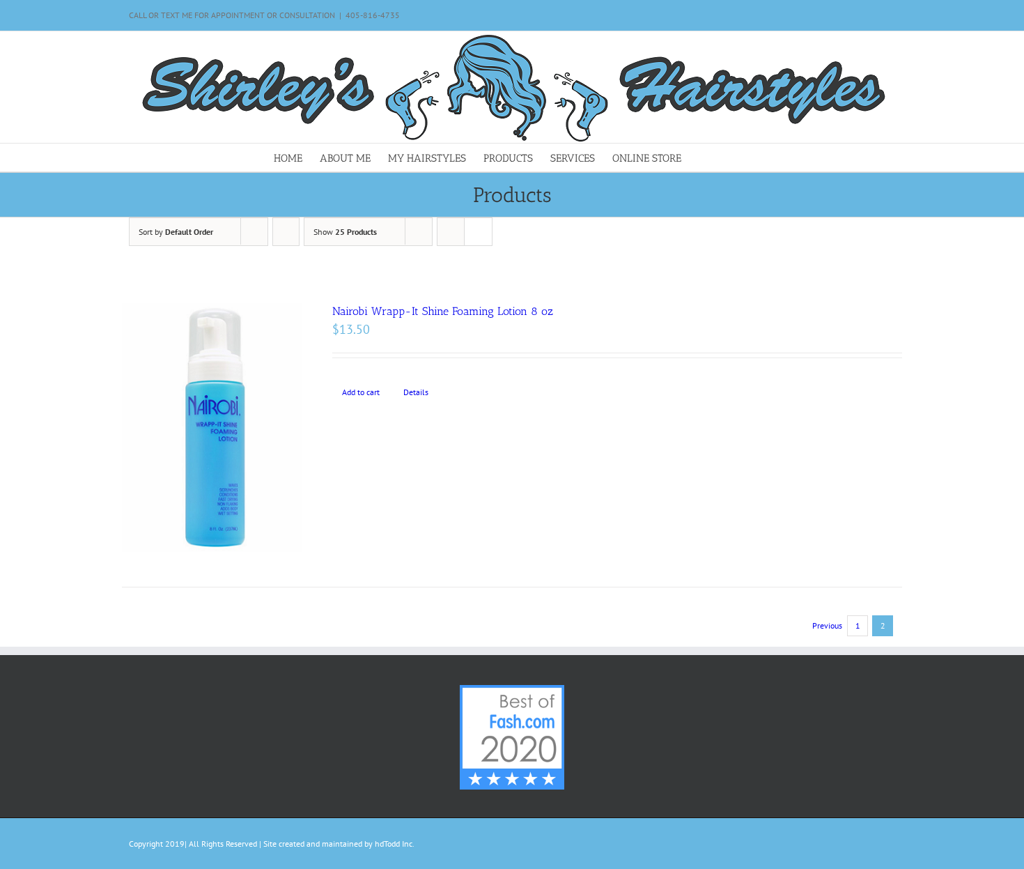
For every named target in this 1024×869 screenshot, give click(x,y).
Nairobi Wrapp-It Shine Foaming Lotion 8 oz (442, 311)
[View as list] (478, 231)
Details (415, 392)
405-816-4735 (373, 15)
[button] (728, 157)
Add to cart (361, 392)
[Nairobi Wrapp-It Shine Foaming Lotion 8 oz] (212, 427)
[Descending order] (286, 231)
